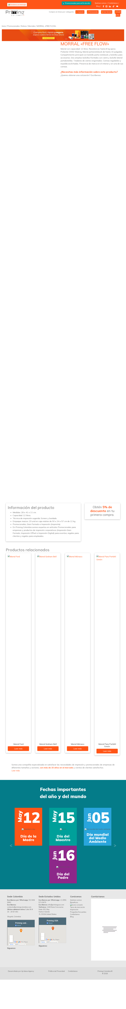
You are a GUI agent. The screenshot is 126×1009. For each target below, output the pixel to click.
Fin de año (77, 3)
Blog (98, 6)
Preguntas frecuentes (78, 963)
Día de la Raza (98, 863)
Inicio (4, 26)
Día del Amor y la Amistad (63, 863)
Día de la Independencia (28, 863)
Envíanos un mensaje (18, 5)
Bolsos (24, 26)
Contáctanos (113, 3)
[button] (11, 871)
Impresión (80, 12)
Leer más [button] (16, 770)
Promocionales (93, 12)
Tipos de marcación (77, 958)
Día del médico (63, 927)
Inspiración (74, 961)
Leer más (18, 748)
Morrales (31, 26)
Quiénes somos (100, 3)
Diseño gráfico (118, 13)
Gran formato (107, 12)
